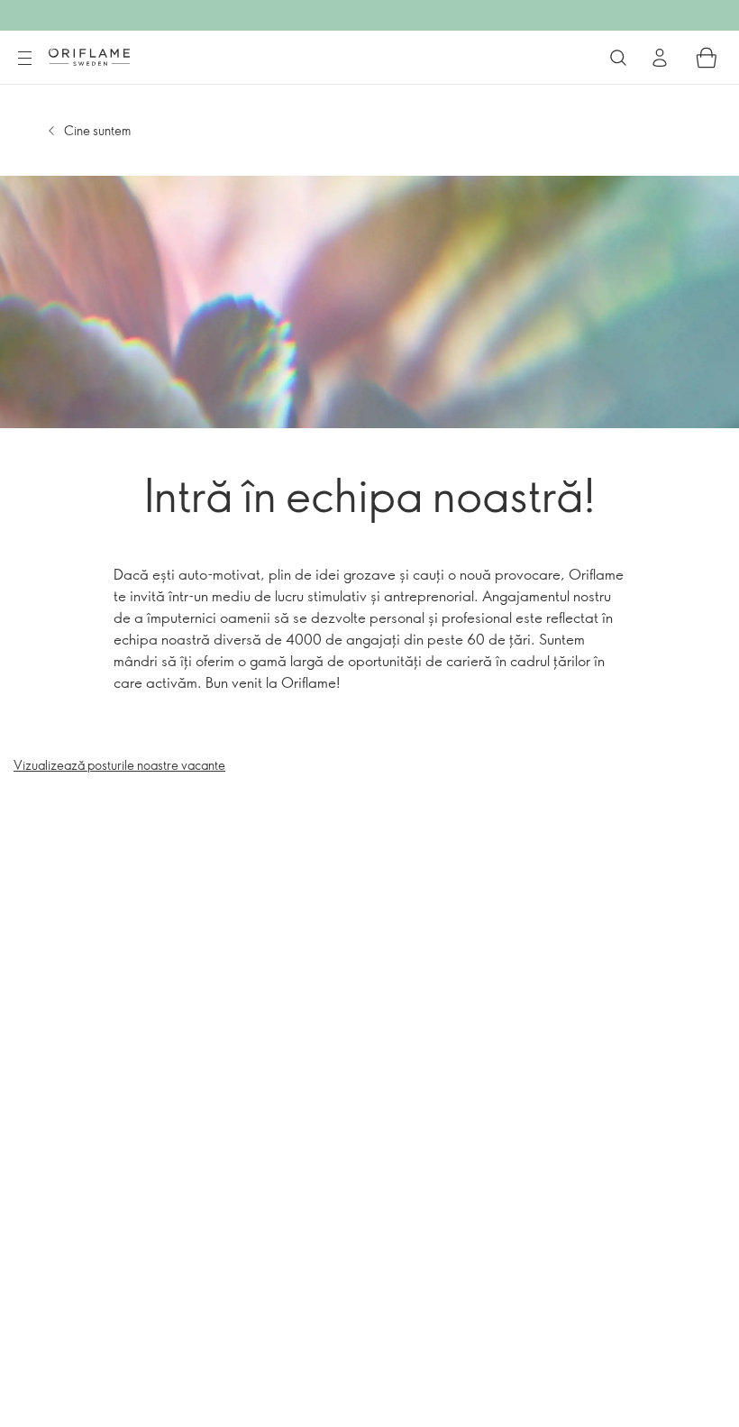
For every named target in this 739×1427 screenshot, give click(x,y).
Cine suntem (97, 130)
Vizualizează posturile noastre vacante (119, 764)
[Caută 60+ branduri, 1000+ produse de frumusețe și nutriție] (618, 57)
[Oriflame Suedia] (89, 56)
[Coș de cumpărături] (706, 58)
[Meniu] (24, 58)
